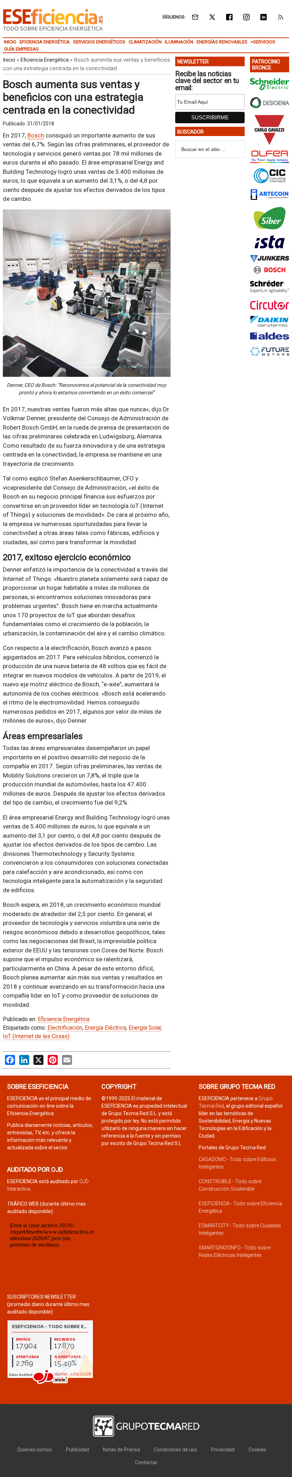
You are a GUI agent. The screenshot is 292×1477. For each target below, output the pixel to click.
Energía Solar (145, 1027)
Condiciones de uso (175, 1449)
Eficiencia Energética (45, 60)
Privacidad (223, 1449)
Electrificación (64, 1027)
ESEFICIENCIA (53, 20)
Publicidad (77, 1449)
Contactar (146, 1462)
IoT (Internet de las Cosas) (36, 1036)
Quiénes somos (34, 1449)
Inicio (9, 60)
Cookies (257, 1449)
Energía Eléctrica (105, 1027)
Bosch (35, 135)
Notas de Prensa (121, 1449)
